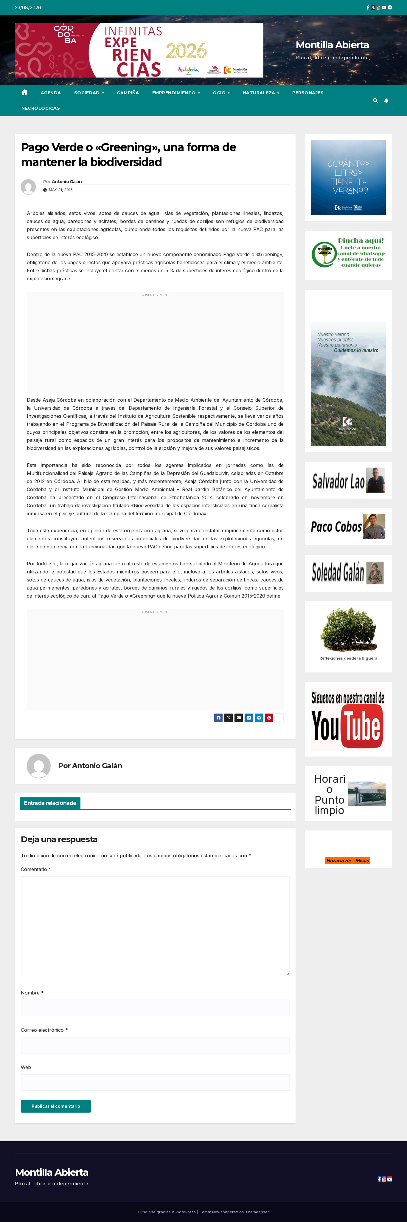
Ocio (220, 92)
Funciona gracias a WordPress (167, 1211)
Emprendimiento (174, 92)
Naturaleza (260, 92)
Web (26, 1067)
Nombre (32, 993)
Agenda (51, 92)
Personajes (308, 92)
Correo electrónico (44, 1030)
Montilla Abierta (332, 45)
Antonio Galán (67, 181)
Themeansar (257, 1211)
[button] (375, 100)
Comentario (36, 869)
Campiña (128, 92)
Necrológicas (40, 108)
